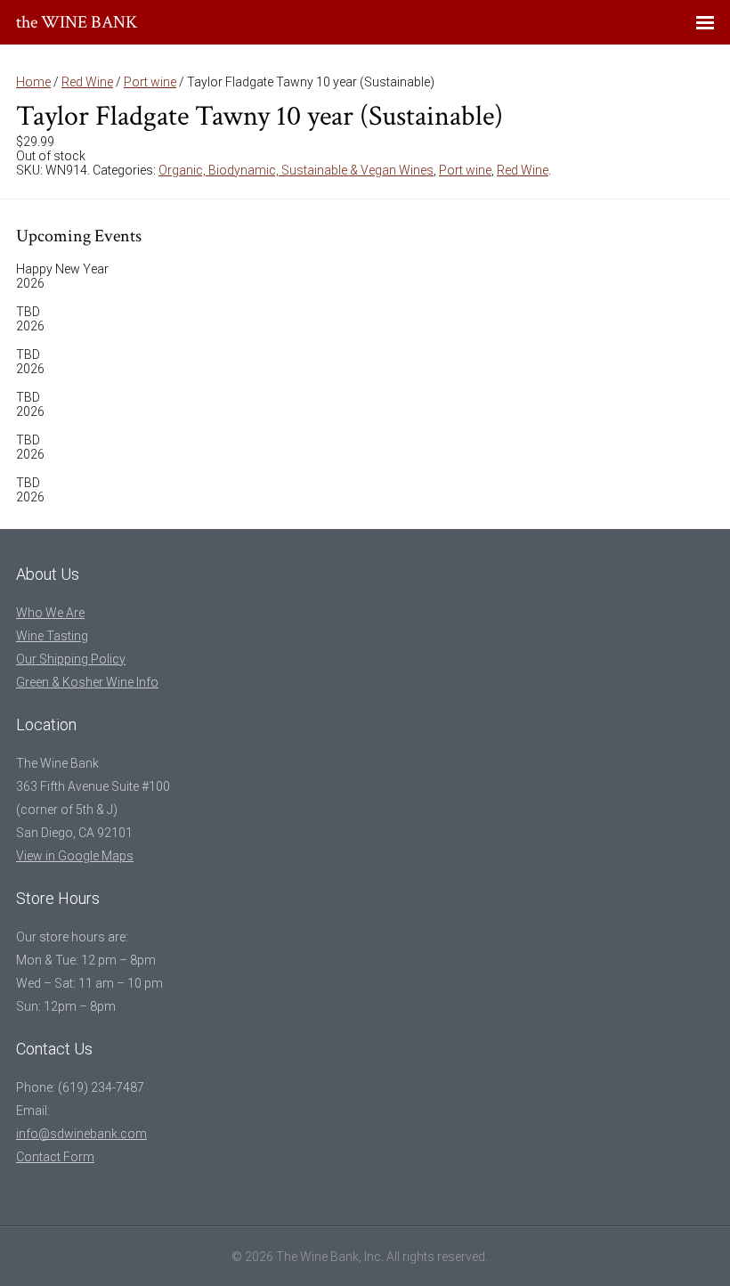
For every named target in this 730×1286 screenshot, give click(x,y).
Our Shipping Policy (71, 659)
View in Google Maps (75, 856)
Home (33, 82)
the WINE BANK (77, 22)
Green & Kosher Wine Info (87, 682)
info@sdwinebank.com (81, 1134)
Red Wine (87, 82)
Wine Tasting (52, 636)
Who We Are (50, 613)
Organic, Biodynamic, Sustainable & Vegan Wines (296, 170)
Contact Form (55, 1157)
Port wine (150, 82)
